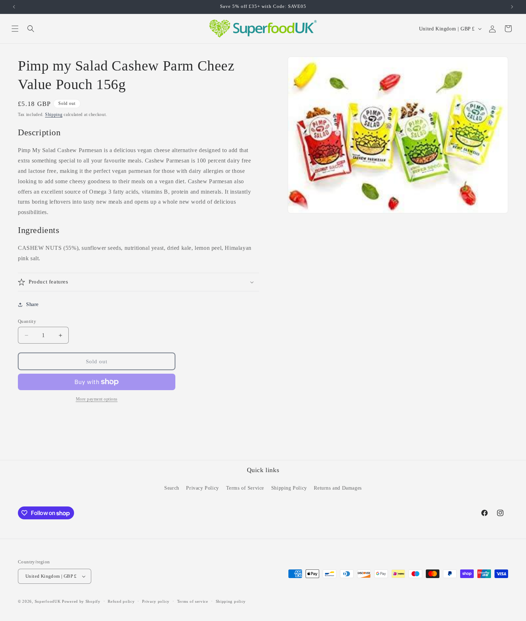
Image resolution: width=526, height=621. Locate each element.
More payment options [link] (97, 399)
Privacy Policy (202, 488)
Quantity (27, 321)
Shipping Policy (289, 488)
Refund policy (121, 601)
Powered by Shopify (81, 601)
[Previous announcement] (14, 7)
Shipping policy (231, 601)
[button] (15, 29)
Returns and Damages (337, 488)
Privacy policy (156, 601)
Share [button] (32, 304)
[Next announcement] (512, 7)
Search (171, 488)
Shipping (54, 114)
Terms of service (192, 601)
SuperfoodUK (48, 601)
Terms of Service (245, 488)
